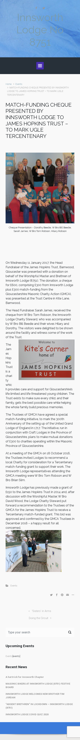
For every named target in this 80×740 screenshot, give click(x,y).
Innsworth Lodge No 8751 (40, 29)
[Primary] (40, 66)
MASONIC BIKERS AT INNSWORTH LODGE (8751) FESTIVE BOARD (38, 685)
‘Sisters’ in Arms (41, 611)
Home (9, 84)
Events (18, 84)
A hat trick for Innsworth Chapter (25, 677)
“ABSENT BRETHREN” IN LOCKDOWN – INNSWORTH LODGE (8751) (39, 706)
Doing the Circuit (38, 618)
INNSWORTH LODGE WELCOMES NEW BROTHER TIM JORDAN (35, 696)
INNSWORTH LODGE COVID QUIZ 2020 (27, 714)
